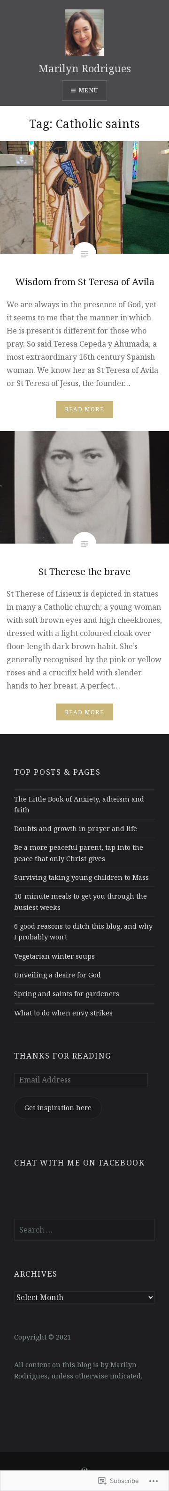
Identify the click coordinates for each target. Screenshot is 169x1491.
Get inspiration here (58, 1107)
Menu (88, 90)
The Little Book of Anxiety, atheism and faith (79, 804)
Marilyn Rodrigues (84, 68)
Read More (84, 409)
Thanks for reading (62, 1056)
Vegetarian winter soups (54, 956)
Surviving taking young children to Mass (81, 877)
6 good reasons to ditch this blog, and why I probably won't (83, 931)
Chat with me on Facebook (79, 1163)
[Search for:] (84, 1230)
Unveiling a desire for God (57, 974)
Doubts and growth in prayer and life (75, 828)
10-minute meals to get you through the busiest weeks (80, 901)
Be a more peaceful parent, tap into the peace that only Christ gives (78, 853)
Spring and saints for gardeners (66, 993)
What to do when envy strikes (63, 1012)
